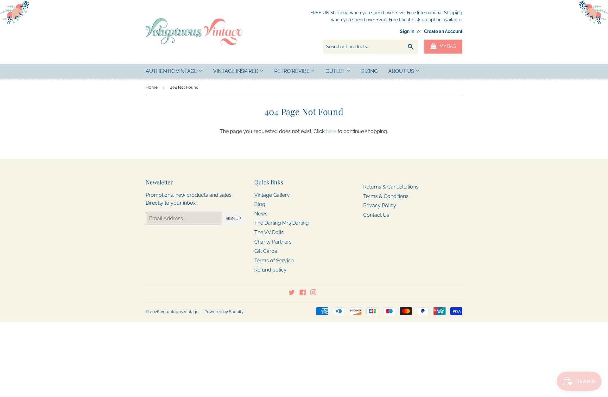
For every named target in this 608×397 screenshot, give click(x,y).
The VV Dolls (269, 232)
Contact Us (376, 215)
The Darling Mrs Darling (281, 223)
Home (152, 87)
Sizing (369, 71)
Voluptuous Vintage (180, 311)
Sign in (407, 31)
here (331, 131)
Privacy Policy (379, 205)
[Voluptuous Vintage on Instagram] (313, 293)
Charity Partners (273, 242)
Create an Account (443, 31)
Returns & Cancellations (391, 187)
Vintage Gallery (272, 195)
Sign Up (233, 218)
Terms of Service (274, 261)
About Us (401, 71)
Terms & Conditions (385, 196)
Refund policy (270, 270)
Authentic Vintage (172, 71)
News (261, 214)
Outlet (336, 71)
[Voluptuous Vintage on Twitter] (291, 293)
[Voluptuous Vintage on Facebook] (302, 293)
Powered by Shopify (224, 311)
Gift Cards (265, 251)
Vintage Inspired (236, 71)
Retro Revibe (292, 71)
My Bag (447, 46)
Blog (259, 204)
